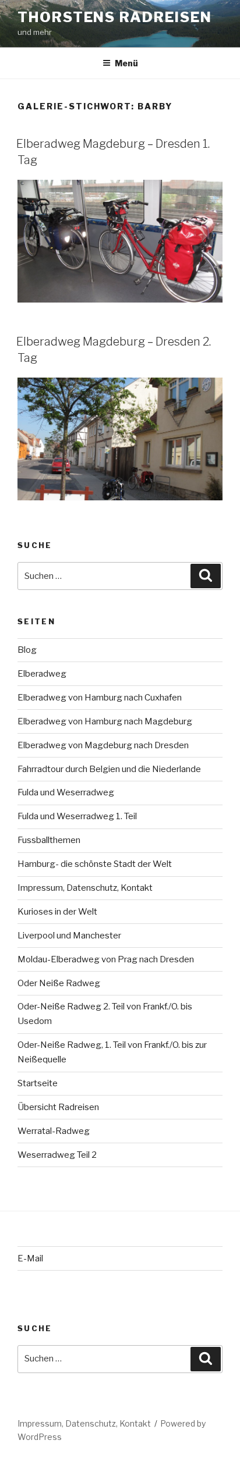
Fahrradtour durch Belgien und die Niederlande (109, 769)
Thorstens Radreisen (114, 17)
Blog (27, 650)
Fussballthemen (48, 840)
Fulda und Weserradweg (65, 792)
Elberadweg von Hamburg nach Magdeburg (104, 721)
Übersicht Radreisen (58, 1107)
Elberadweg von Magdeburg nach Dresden (103, 745)
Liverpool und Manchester (69, 935)
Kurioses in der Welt (57, 911)
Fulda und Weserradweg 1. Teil (77, 816)
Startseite (37, 1083)
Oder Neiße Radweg (58, 983)
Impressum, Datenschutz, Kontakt (85, 888)
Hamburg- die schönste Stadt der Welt (94, 864)
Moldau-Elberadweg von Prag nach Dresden (105, 959)
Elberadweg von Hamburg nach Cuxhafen (99, 697)
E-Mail (30, 1258)
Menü (126, 63)
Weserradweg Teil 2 (57, 1155)
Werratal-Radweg (53, 1131)
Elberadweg (41, 674)
